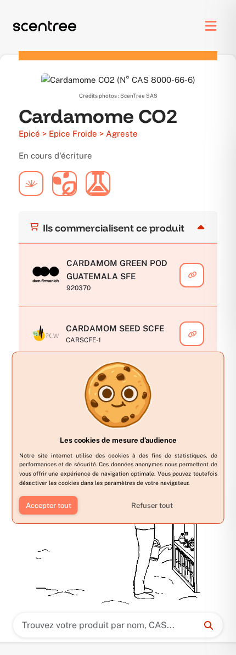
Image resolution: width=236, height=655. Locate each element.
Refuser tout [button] (152, 505)
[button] (48, 505)
